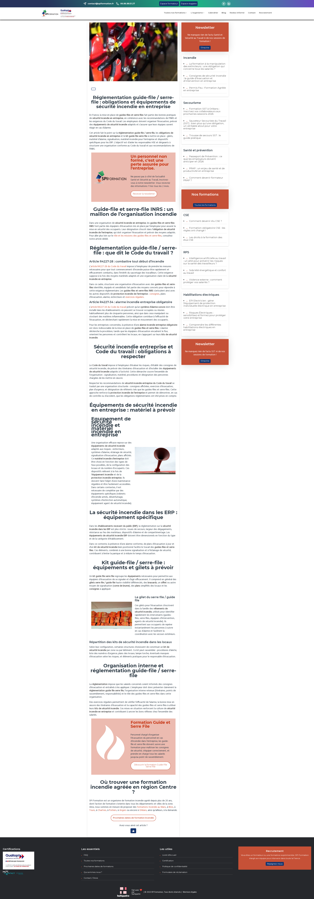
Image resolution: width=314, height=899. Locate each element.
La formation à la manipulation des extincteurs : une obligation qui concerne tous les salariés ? (204, 66)
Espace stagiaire (189, 3)
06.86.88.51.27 (127, 3)
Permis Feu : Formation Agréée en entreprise (204, 89)
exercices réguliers (134, 297)
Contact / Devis (91, 878)
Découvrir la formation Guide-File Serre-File (150, 766)
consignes (154, 294)
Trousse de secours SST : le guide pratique (202, 136)
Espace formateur (169, 3)
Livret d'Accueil (169, 855)
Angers (123, 810)
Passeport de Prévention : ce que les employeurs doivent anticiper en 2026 (202, 159)
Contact (251, 13)
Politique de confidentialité (174, 866)
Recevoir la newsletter (144, 194)
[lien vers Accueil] (49, 13)
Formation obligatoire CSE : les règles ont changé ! (204, 229)
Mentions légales (190, 892)
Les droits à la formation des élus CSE (202, 238)
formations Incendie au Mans (151, 807)
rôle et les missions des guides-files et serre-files (138, 236)
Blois (171, 807)
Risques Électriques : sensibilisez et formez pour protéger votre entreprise (204, 315)
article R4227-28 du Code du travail (108, 266)
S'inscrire (205, 48)
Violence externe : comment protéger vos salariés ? (202, 281)
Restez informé (237, 13)
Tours (92, 810)
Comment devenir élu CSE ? (205, 221)
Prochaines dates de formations (98, 866)
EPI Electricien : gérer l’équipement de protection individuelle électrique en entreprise (204, 303)
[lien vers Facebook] (224, 4)
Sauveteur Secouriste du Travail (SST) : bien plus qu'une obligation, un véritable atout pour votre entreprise (204, 124)
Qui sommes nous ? (93, 872)
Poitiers (113, 810)
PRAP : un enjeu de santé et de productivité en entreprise (204, 169)
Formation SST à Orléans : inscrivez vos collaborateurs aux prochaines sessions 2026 (201, 111)
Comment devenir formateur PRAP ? (203, 179)
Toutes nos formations (174, 13)
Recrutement (265, 13)
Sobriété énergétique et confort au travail (204, 271)
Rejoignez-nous (274, 864)
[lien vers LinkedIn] (229, 4)
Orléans (143, 810)
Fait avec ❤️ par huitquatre (137, 892)
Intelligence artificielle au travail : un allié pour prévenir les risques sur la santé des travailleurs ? (204, 261)
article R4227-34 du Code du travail (108, 307)
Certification (168, 860)
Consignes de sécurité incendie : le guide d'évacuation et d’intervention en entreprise (204, 78)
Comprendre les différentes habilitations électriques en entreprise (202, 327)
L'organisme (197, 13)
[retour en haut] (307, 892)
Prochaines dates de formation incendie (133, 818)
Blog (224, 13)
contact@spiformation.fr (101, 3)
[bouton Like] (93, 89)
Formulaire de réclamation (174, 872)
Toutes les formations (205, 205)
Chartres (102, 810)
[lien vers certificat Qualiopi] (68, 13)
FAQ (86, 855)
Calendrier (213, 13)
